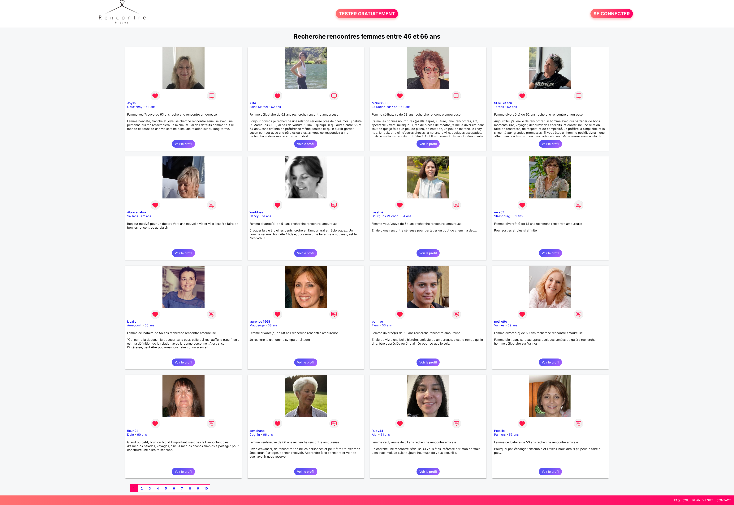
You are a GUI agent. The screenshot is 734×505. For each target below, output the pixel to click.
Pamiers (500, 434)
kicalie (131, 321)
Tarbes (499, 107)
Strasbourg (502, 216)
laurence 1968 (259, 321)
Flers (375, 325)
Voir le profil (183, 144)
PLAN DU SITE (703, 500)
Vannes (499, 325)
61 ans (518, 216)
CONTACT (723, 500)
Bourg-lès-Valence (385, 216)
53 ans (387, 325)
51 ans (266, 216)
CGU (686, 500)
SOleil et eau (503, 103)
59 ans (512, 325)
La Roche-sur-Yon (384, 107)
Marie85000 (380, 103)
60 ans (142, 434)
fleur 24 (132, 431)
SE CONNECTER (612, 13)
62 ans (276, 107)
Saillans (132, 216)
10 (206, 488)
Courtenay (134, 107)
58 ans (405, 107)
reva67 (499, 212)
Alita (252, 103)
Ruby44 (377, 431)
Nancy (254, 216)
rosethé (377, 212)
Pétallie (499, 431)
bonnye (377, 321)
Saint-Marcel (258, 107)
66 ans (268, 434)
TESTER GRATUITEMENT (367, 13)
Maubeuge (257, 325)
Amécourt (134, 325)
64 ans (406, 216)
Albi (374, 434)
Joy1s (131, 103)
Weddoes (256, 212)
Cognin (254, 434)
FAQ (677, 500)
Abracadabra (136, 212)
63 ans (150, 107)
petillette (500, 321)
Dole (130, 434)
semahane (257, 431)
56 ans (149, 325)
